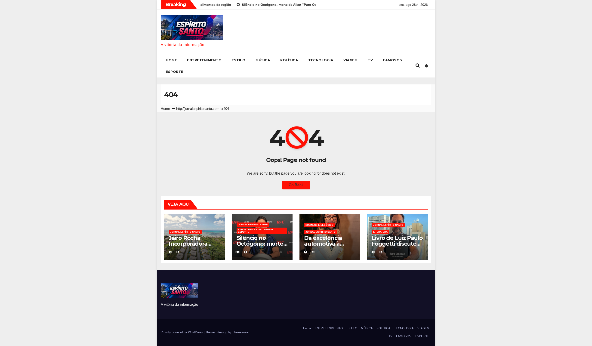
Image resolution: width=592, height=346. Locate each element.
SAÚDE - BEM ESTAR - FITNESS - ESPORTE (256, 230)
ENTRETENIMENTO (204, 60)
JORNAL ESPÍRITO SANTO (185, 232)
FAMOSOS (392, 60)
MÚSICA (263, 60)
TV (370, 60)
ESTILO (238, 60)
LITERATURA (380, 232)
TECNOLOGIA (320, 60)
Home (171, 60)
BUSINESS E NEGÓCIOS (319, 225)
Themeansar (240, 332)
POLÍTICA (289, 60)
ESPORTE (174, 72)
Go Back (296, 185)
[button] (418, 65)
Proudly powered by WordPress (182, 332)
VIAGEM (350, 60)
